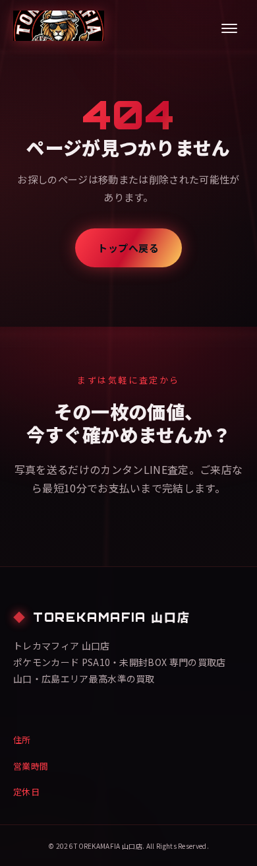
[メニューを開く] (229, 28)
